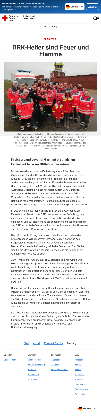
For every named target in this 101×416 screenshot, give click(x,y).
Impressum (79, 374)
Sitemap (78, 369)
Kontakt (78, 364)
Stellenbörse (33, 374)
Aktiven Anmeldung (36, 364)
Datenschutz (80, 394)
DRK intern (80, 384)
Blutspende (33, 379)
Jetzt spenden (10, 359)
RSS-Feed (79, 379)
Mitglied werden (35, 359)
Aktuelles (55, 364)
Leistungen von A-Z (59, 369)
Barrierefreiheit (81, 389)
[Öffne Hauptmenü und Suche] (96, 18)
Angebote (55, 359)
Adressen (79, 359)
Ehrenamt (32, 369)
